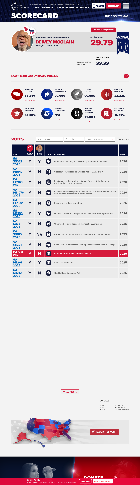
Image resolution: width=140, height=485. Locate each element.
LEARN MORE (85, 481)
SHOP (45, 5)
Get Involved (83, 7)
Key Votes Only (123, 139)
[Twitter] (85, 4)
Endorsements (70, 5)
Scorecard (52, 5)
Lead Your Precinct (45, 7)
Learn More (28, 100)
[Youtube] (88, 4)
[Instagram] (81, 4)
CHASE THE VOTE (65, 7)
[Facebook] (78, 4)
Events (60, 5)
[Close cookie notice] (115, 477)
